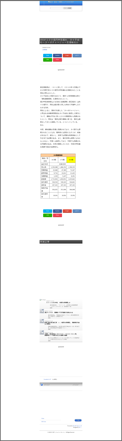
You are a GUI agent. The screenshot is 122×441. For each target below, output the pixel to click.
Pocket (57, 59)
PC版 (78, 420)
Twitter (47, 55)
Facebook (57, 55)
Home (43, 418)
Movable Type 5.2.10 (77, 425)
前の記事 (46, 384)
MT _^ (80, 427)
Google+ (67, 55)
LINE (47, 59)
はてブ (77, 55)
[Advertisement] (72, 75)
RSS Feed (44, 421)
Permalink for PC (47, 379)
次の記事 (75, 384)
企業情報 (44, 49)
